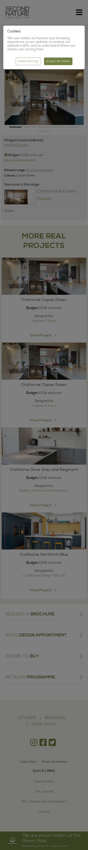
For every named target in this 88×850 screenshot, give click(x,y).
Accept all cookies (58, 61)
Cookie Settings (28, 61)
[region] (44, 425)
